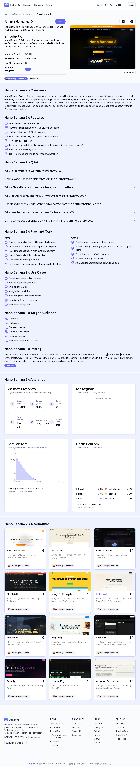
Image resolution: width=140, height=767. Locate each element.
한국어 (72, 763)
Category (38, 5)
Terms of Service (57, 723)
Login (131, 5)
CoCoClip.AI (121, 735)
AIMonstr (120, 727)
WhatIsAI (120, 723)
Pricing (49, 5)
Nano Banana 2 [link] (44, 14)
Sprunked (76, 735)
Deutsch (47, 763)
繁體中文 (107, 763)
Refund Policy (56, 731)
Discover (27, 5)
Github (97, 739)
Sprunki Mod (77, 731)
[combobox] (119, 5)
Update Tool (128, 72)
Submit (100, 5)
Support (54, 745)
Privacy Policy (56, 727)
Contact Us (55, 741)
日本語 (39, 763)
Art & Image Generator (22, 14)
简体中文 (98, 763)
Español (55, 763)
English (32, 763)
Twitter (97, 742)
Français (64, 763)
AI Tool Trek (121, 739)
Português (80, 763)
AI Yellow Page (122, 731)
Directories (77, 723)
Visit (60, 21)
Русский (90, 763)
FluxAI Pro (76, 727)
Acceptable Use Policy (59, 736)
